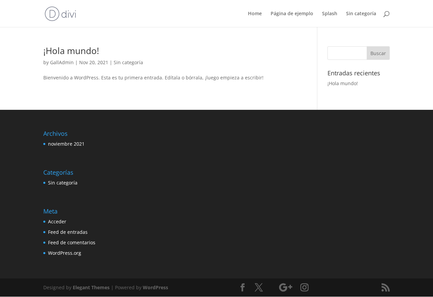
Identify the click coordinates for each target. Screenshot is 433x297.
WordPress (155, 287)
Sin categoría (361, 14)
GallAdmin (62, 62)
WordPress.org (64, 253)
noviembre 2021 (66, 144)
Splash (329, 14)
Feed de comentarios (71, 242)
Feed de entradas (68, 232)
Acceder (57, 221)
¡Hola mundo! (71, 51)
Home (255, 14)
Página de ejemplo (292, 14)
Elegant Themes (91, 287)
